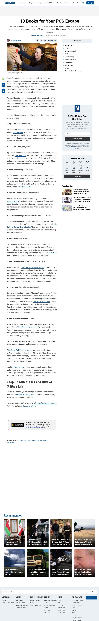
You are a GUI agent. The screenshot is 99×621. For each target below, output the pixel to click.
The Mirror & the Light (41, 301)
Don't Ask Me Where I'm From (32, 267)
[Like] (3, 91)
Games (74, 610)
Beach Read (52, 253)
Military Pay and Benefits (50, 600)
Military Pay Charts (21, 607)
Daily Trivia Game (77, 617)
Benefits (59, 3)
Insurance (22, 3)
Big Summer (18, 132)
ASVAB (32, 602)
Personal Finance (20, 602)
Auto (73, 612)
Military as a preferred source (35, 427)
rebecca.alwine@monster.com (45, 403)
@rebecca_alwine (29, 406)
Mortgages (30, 3)
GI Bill (45, 602)
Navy (59, 602)
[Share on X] (41, 40)
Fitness (74, 615)
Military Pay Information (22, 605)
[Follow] (3, 85)
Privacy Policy (73, 146)
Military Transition (77, 605)
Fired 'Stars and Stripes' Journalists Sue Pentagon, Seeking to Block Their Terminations (81, 191)
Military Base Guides (77, 600)
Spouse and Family (37, 35)
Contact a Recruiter (35, 600)
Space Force (61, 612)
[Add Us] (3, 79)
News (67, 3)
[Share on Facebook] (37, 40)
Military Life (75, 3)
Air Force (60, 605)
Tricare (46, 607)
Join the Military (49, 3)
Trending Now (67, 186)
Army (59, 600)
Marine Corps (61, 607)
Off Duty (74, 607)
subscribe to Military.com (24, 395)
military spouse (18, 367)
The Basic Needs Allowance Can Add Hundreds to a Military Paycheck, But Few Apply (81, 208)
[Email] (44, 40)
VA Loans (4, 600)
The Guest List (20, 155)
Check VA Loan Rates (8, 602)
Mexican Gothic (13, 201)
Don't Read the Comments (28, 327)
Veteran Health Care (49, 605)
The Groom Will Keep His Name (19, 350)
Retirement (47, 610)
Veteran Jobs (75, 602)
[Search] (83, 2)
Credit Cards (19, 600)
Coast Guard (61, 610)
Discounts (47, 612)
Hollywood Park (25, 187)
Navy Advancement (35, 605)
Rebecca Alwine (17, 40)
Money (39, 3)
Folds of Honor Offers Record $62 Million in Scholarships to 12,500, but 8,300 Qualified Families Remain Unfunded (82, 200)
